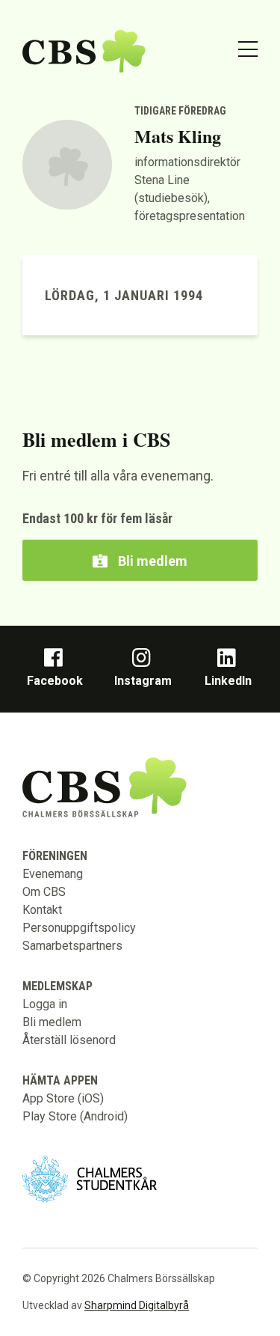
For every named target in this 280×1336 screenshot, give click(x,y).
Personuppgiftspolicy (79, 928)
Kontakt (42, 910)
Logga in (44, 1004)
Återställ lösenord (69, 1040)
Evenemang (52, 874)
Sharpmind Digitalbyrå (136, 1305)
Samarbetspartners (72, 946)
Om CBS (44, 892)
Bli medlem (151, 561)
